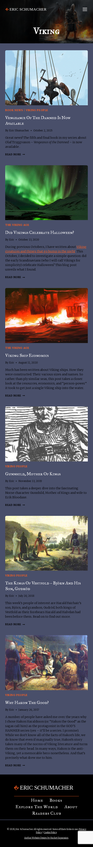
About (71, 806)
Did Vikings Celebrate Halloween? (39, 232)
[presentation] (46, 77)
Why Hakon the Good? (27, 702)
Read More (15, 154)
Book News (14, 110)
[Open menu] (85, 9)
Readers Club (46, 813)
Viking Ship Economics (27, 355)
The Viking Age (17, 225)
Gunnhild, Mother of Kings (33, 473)
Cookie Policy (50, 832)
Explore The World (37, 806)
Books (56, 800)
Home (37, 800)
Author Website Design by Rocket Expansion (46, 837)
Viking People (37, 110)
